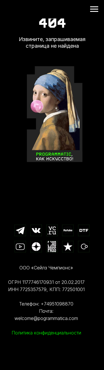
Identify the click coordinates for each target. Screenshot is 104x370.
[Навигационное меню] (94, 9)
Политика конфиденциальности (46, 333)
